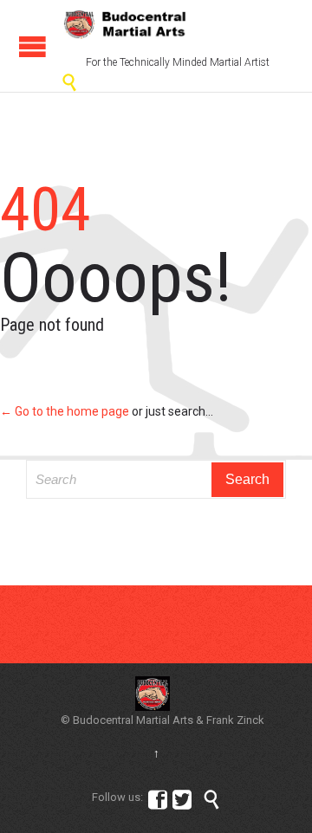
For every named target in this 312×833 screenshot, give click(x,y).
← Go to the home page (64, 411)
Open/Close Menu (32, 46)
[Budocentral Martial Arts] (126, 24)
